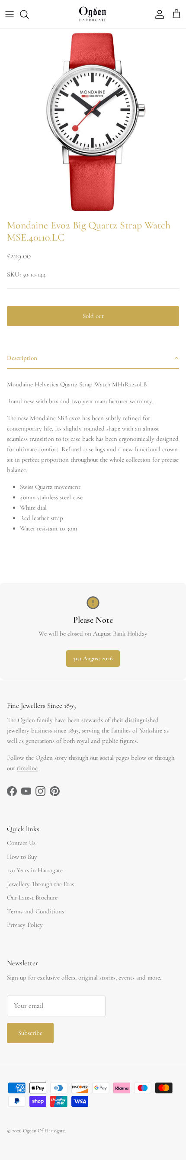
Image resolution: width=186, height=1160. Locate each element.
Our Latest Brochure (32, 897)
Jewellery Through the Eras (40, 884)
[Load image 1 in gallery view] (93, 122)
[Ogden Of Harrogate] (93, 14)
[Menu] (9, 14)
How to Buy (22, 857)
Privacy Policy (25, 925)
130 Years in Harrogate (35, 870)
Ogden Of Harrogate (44, 1131)
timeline (27, 768)
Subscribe (30, 1033)
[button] (93, 358)
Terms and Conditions (35, 911)
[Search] (28, 14)
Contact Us (21, 843)
